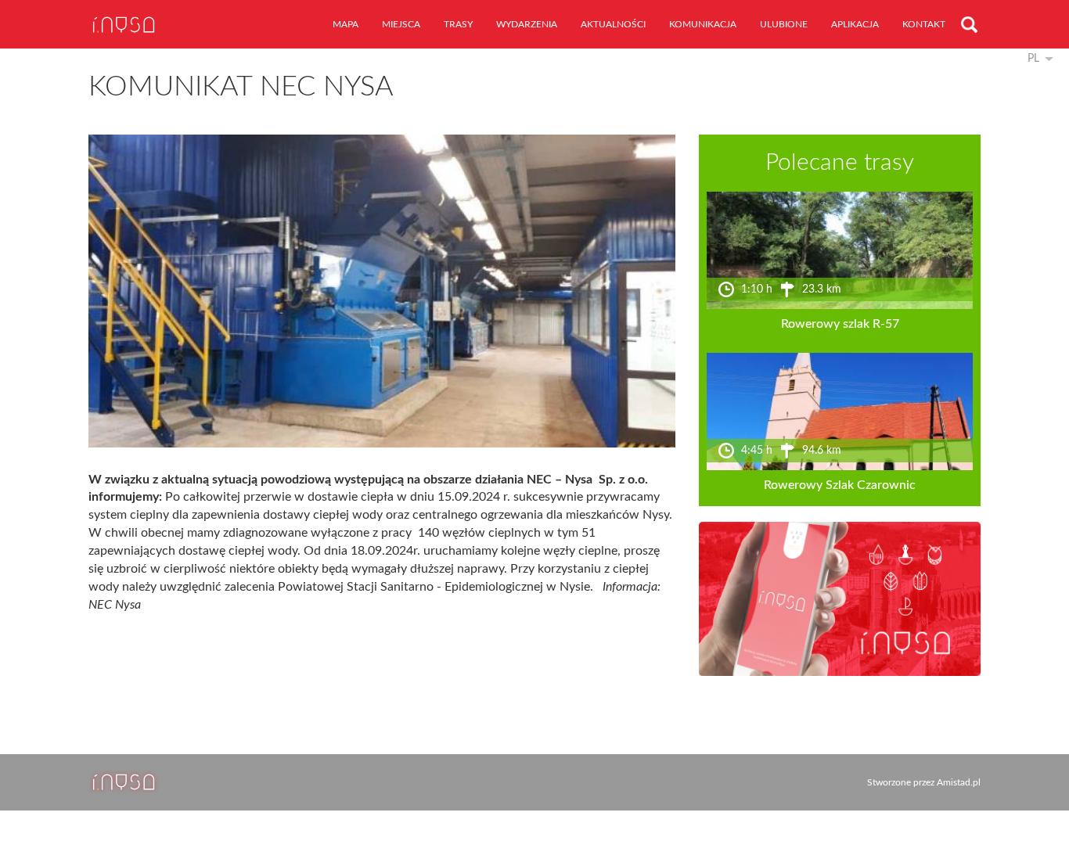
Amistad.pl (959, 782)
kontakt (923, 24)
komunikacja (702, 24)
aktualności (613, 24)
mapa (345, 24)
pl (1033, 58)
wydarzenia (526, 24)
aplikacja (855, 24)
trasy (458, 24)
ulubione (784, 24)
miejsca (401, 24)
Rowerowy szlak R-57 (840, 324)
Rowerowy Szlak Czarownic (840, 485)
